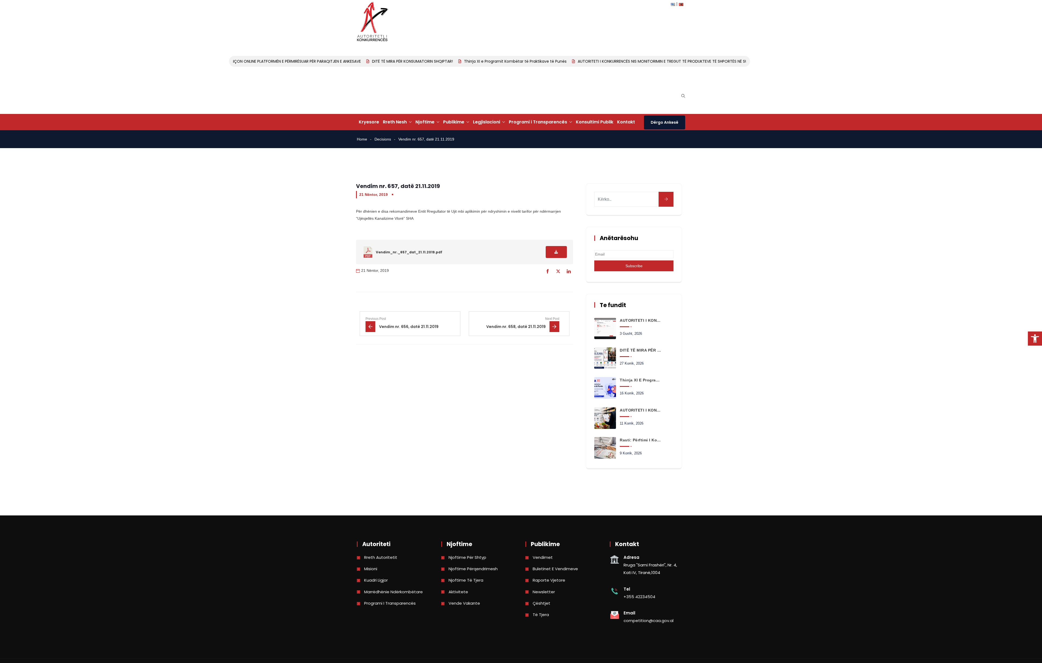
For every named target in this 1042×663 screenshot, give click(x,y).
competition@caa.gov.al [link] (649, 620)
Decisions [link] (382, 139)
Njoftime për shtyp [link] (467, 557)
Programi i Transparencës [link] (538, 122)
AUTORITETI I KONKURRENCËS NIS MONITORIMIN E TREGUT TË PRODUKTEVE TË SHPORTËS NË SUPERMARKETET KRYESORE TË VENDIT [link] (682, 61)
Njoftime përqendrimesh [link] (473, 569)
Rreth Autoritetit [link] (380, 557)
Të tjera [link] (541, 614)
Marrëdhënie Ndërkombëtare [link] (393, 592)
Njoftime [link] (424, 122)
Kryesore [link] (369, 122)
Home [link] (362, 139)
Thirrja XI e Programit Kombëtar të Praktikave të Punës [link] (503, 61)
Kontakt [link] (626, 122)
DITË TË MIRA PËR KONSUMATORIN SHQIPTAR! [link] (400, 61)
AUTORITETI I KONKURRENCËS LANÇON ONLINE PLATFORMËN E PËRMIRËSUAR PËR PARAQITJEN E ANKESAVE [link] (255, 61)
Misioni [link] (370, 569)
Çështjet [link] (541, 603)
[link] (1035, 338)
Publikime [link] (453, 122)
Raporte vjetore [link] (549, 580)
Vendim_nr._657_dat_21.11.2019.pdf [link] (409, 252)
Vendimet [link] (543, 557)
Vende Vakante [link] (464, 603)
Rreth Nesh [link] (395, 122)
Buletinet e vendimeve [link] (555, 569)
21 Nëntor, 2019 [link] (373, 194)
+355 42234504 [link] (639, 597)
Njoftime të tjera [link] (466, 580)
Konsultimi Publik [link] (594, 122)
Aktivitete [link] (458, 592)
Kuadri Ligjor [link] (376, 580)
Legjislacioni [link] (486, 122)
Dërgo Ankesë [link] (664, 122)
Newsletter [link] (544, 592)
